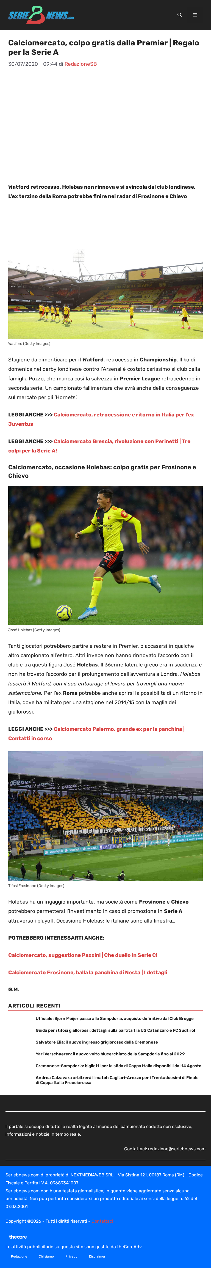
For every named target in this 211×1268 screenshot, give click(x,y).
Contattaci (102, 1221)
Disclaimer (97, 1256)
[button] (179, 15)
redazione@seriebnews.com (177, 1148)
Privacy (71, 1256)
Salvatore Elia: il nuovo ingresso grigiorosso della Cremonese (97, 1042)
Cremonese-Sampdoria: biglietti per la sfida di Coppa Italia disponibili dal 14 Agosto (118, 1065)
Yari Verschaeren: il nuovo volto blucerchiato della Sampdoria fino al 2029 (110, 1054)
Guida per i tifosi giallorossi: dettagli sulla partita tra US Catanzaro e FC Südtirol (115, 1030)
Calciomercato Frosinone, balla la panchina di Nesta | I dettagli (87, 972)
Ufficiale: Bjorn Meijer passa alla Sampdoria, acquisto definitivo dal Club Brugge (115, 1018)
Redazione (19, 1256)
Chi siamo (46, 1256)
